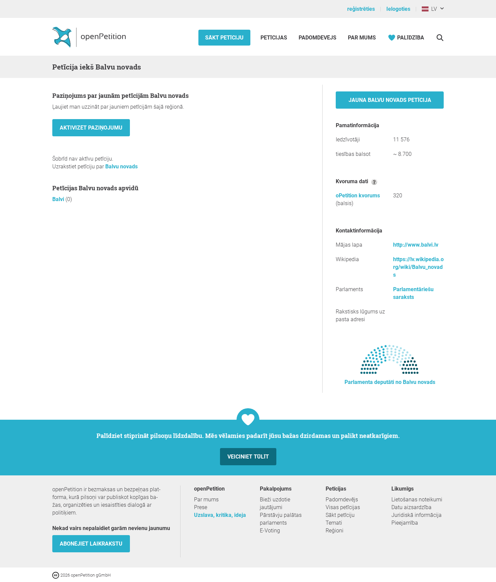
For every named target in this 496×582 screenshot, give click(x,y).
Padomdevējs (317, 37)
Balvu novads (121, 166)
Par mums (362, 37)
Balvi (58, 199)
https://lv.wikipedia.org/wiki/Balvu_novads (418, 267)
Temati (334, 523)
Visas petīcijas (343, 507)
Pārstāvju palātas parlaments (281, 519)
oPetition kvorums (358, 195)
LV (433, 9)
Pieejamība (404, 523)
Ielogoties (398, 9)
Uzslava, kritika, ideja (220, 515)
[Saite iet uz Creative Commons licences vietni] (56, 575)
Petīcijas (274, 37)
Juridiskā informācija (416, 515)
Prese (200, 507)
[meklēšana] (440, 37)
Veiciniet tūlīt (248, 456)
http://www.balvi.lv (415, 245)
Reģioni (334, 530)
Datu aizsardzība (411, 507)
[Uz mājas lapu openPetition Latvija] (90, 37)
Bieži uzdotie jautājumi (275, 503)
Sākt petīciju (224, 37)
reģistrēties (361, 9)
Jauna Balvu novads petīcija (390, 100)
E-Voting (270, 530)
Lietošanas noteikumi (416, 499)
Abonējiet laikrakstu (91, 544)
